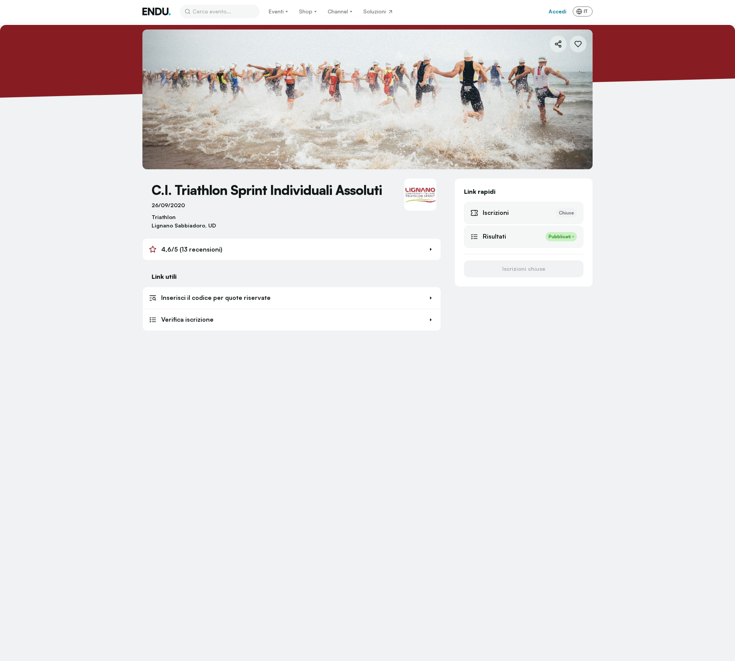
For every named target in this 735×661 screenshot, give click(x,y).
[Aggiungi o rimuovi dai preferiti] (578, 44)
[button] (292, 249)
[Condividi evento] (558, 44)
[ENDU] (156, 11)
